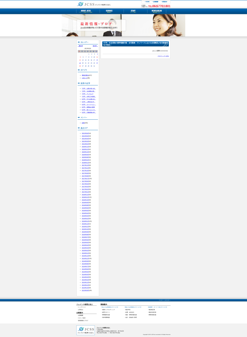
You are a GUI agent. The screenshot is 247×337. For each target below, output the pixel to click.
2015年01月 (85, 253)
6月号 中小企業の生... (89, 99)
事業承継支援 (152, 314)
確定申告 (127, 309)
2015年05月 (85, 242)
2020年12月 (85, 146)
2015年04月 (85, 245)
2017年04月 (85, 184)
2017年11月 (85, 168)
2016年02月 (85, 218)
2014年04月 (85, 274)
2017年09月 (85, 173)
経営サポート (106, 312)
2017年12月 (85, 165)
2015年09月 (85, 232)
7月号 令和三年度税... (89, 96)
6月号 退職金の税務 (88, 107)
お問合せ (80, 309)
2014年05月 (85, 272)
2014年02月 (85, 280)
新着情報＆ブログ (83, 320)
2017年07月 (85, 178)
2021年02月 (85, 144)
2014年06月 (85, 269)
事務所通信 (85, 75)
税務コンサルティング (108, 309)
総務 (83, 123)
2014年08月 (85, 264)
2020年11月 (85, 149)
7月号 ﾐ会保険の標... (88, 91)
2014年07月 (85, 266)
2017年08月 (85, 176)
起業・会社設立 (129, 312)
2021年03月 (85, 141)
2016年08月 (85, 205)
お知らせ (84, 78)
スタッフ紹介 (82, 318)
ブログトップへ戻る (163, 56)
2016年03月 (85, 216)
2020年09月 (85, 154)
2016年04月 (85, 213)
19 (80, 63)
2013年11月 (85, 285)
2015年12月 (85, 224)
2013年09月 (85, 290)
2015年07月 (85, 237)
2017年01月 (85, 192)
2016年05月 (85, 210)
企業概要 (80, 315)
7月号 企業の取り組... (89, 88)
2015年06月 (85, 240)
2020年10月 (85, 152)
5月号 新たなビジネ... (89, 110)
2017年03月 (85, 186)
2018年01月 (85, 162)
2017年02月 (85, 189)
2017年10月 (85, 170)
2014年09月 (85, 261)
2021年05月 (85, 136)
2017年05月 (85, 181)
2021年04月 (85, 138)
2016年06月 (85, 208)
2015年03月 (85, 248)
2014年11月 (85, 258)
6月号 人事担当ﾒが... (88, 102)
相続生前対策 (152, 312)
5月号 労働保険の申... (89, 112)
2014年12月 (85, 256)
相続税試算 (152, 309)
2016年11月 (85, 197)
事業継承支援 (106, 314)
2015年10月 (85, 229)
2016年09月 (85, 202)
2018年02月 (85, 160)
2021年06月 (85, 133)
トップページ (82, 307)
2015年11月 (85, 226)
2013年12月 (85, 282)
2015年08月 (85, 234)
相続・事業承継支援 (131, 314)
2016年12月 (85, 194)
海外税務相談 (106, 317)
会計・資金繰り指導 (131, 317)
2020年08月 (85, 157)
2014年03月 (85, 277)
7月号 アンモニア (87, 94)
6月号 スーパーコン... (89, 104)
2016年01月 (85, 221)
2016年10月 (85, 200)
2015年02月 (85, 250)
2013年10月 (85, 287)
